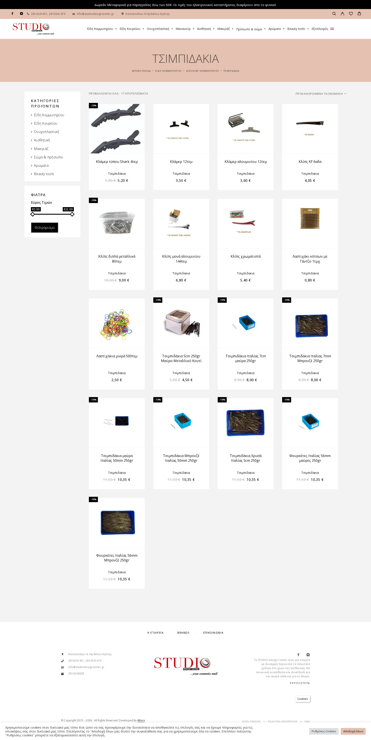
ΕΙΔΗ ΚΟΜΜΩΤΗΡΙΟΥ (168, 70)
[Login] (342, 13)
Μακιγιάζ (223, 29)
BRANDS (183, 633)
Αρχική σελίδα (141, 70)
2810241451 (39, 14)
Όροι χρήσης (251, 721)
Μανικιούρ (183, 29)
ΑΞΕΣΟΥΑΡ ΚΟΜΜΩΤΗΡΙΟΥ (202, 70)
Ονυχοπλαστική (158, 29)
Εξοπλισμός (320, 29)
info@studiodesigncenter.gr (95, 14)
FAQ (307, 721)
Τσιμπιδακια (117, 173)
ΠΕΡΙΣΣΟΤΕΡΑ (300, 683)
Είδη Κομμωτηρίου (100, 29)
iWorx (141, 720)
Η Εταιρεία (155, 633)
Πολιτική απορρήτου (283, 721)
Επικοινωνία (213, 633)
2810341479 (56, 14)
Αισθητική (204, 29)
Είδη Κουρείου (130, 29)
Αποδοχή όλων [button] (353, 731)
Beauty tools (296, 29)
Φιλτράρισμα (45, 227)
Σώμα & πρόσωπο (48, 157)
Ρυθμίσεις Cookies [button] (324, 731)
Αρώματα (274, 29)
